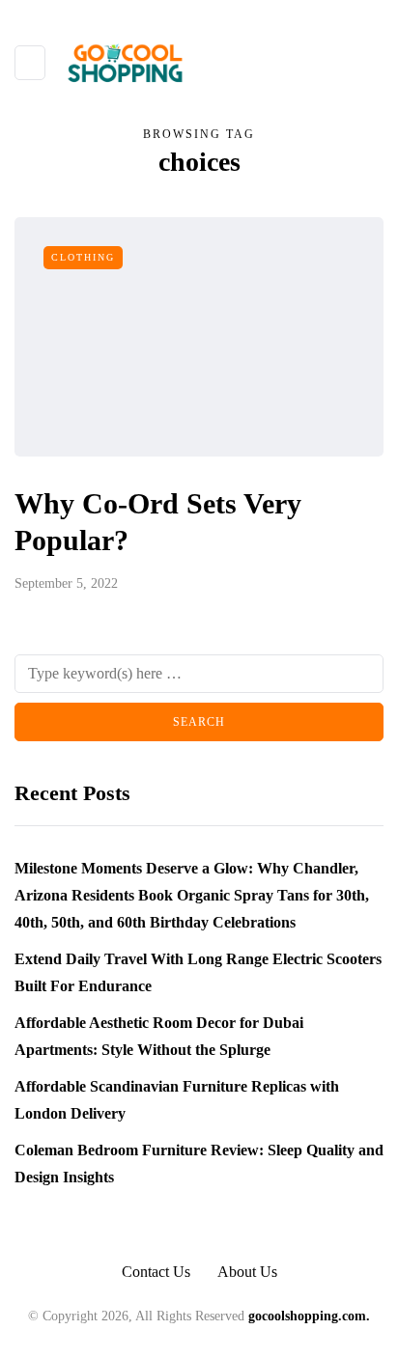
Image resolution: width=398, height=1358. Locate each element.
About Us (247, 1271)
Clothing (83, 257)
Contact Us (156, 1271)
